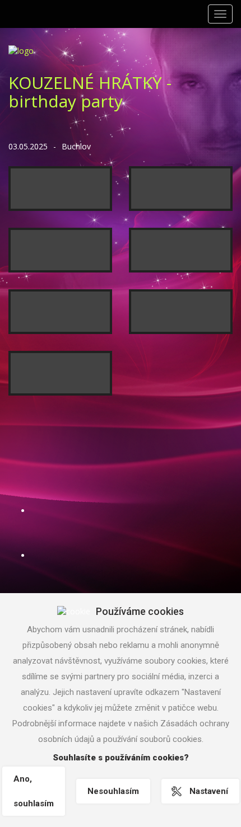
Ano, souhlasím (33, 791)
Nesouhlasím (113, 791)
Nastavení (208, 791)
